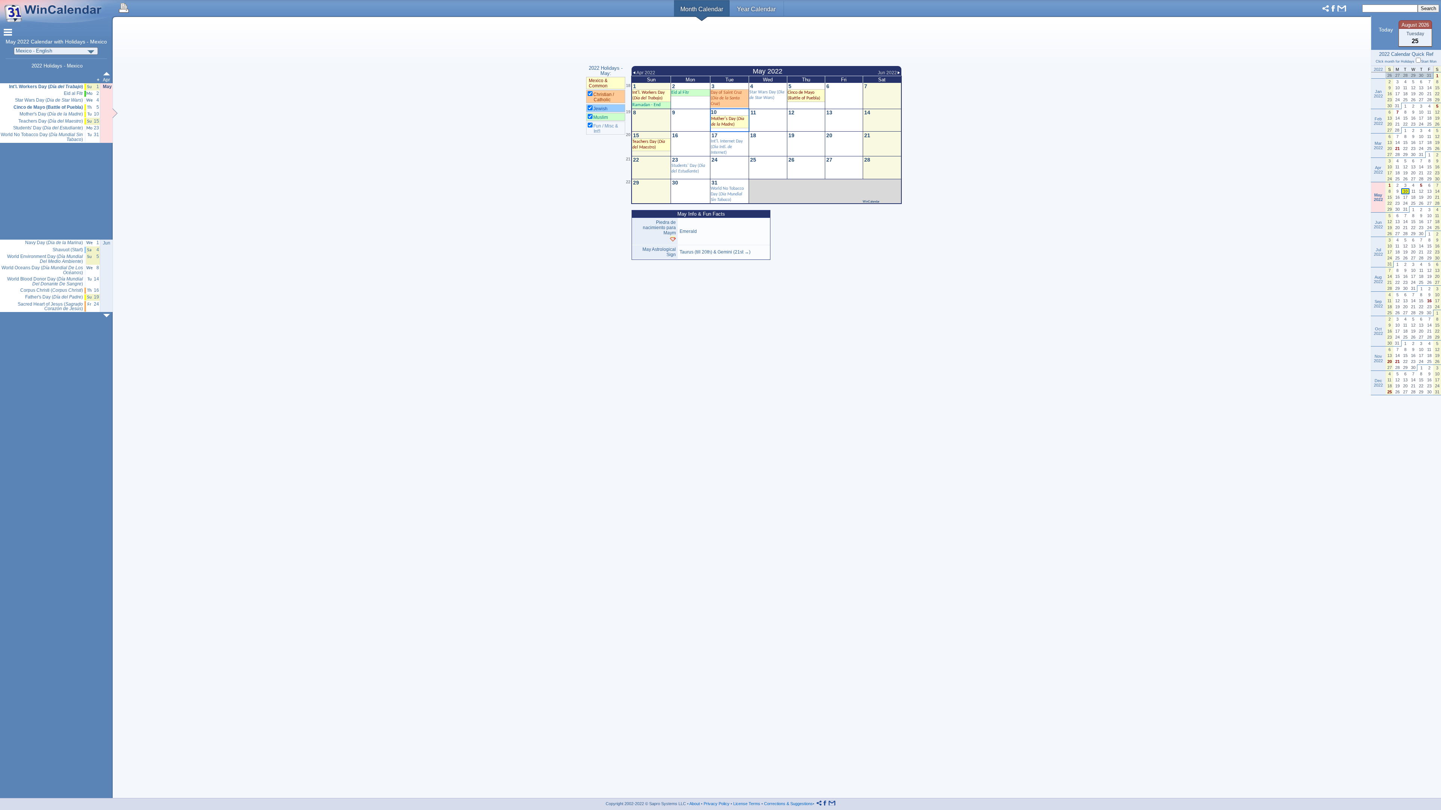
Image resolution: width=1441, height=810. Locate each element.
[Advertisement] (766, 42)
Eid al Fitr (73, 93)
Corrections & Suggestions (788, 803)
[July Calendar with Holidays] (108, 315)
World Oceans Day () (42, 270)
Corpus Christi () (51, 290)
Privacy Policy (717, 803)
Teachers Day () (50, 121)
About (694, 803)
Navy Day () (54, 242)
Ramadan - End (646, 105)
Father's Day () (54, 297)
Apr (106, 79)
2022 (23, 42)
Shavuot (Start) (68, 250)
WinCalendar (871, 201)
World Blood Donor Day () (45, 281)
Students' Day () (48, 128)
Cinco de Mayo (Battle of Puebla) (48, 107)
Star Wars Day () (49, 100)
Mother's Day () (51, 114)
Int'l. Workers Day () (46, 86)
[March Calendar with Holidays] (108, 73)
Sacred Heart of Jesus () (50, 306)
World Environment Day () (45, 259)
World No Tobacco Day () (727, 194)
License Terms (746, 803)
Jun (106, 243)
